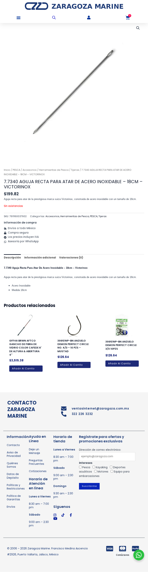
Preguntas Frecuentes (36, 462)
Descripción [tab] (12, 257)
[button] (18, 17)
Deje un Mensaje (34, 451)
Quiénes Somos (12, 465)
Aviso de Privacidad (14, 454)
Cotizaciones (37, 471)
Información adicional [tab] (40, 257)
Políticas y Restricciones (16, 486)
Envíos (11, 507)
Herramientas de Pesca (54, 170)
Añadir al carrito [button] (23, 368)
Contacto (13, 445)
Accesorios (30, 170)
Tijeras (75, 170)
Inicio (7, 170)
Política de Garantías (14, 497)
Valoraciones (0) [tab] (71, 257)
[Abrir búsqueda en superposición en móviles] (54, 17)
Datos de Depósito (13, 475)
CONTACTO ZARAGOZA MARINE (21, 409)
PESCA (16, 170)
